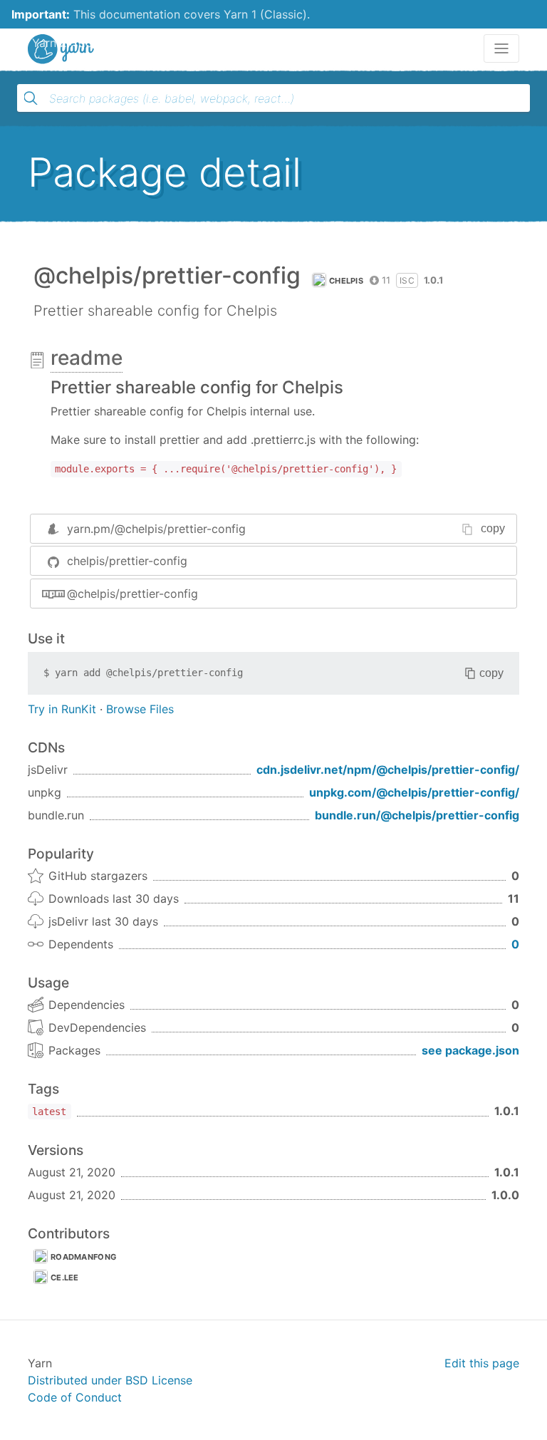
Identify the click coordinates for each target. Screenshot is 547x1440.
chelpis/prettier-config (127, 561)
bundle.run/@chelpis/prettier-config (417, 815)
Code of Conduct (75, 1397)
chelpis (346, 281)
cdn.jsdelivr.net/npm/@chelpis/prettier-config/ (387, 769)
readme (87, 358)
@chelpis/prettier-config (132, 593)
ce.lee (65, 1278)
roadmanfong (83, 1257)
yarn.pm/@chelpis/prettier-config (156, 529)
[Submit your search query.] (30, 98)
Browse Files (140, 709)
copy (493, 528)
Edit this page (481, 1363)
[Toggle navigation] (501, 48)
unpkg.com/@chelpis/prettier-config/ (414, 792)
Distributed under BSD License (110, 1380)
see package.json (470, 1050)
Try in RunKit (62, 709)
